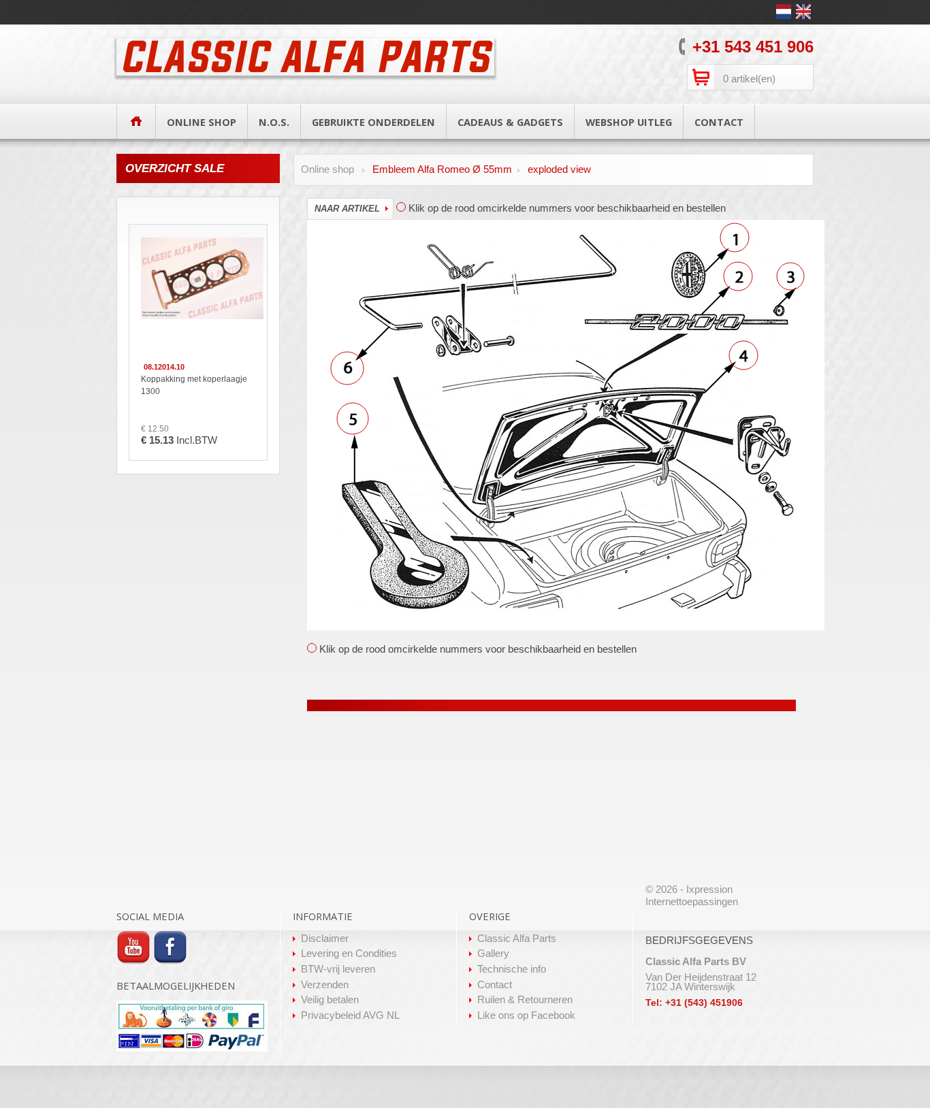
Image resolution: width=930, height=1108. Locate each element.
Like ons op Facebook (526, 1015)
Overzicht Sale (174, 168)
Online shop (327, 169)
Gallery (493, 953)
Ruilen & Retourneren (525, 999)
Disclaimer (325, 938)
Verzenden (325, 984)
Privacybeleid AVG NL (350, 1015)
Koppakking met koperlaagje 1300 (194, 385)
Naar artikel (347, 208)
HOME (136, 121)
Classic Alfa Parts (516, 938)
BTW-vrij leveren (338, 969)
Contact (494, 984)
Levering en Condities (349, 953)
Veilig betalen (330, 999)
